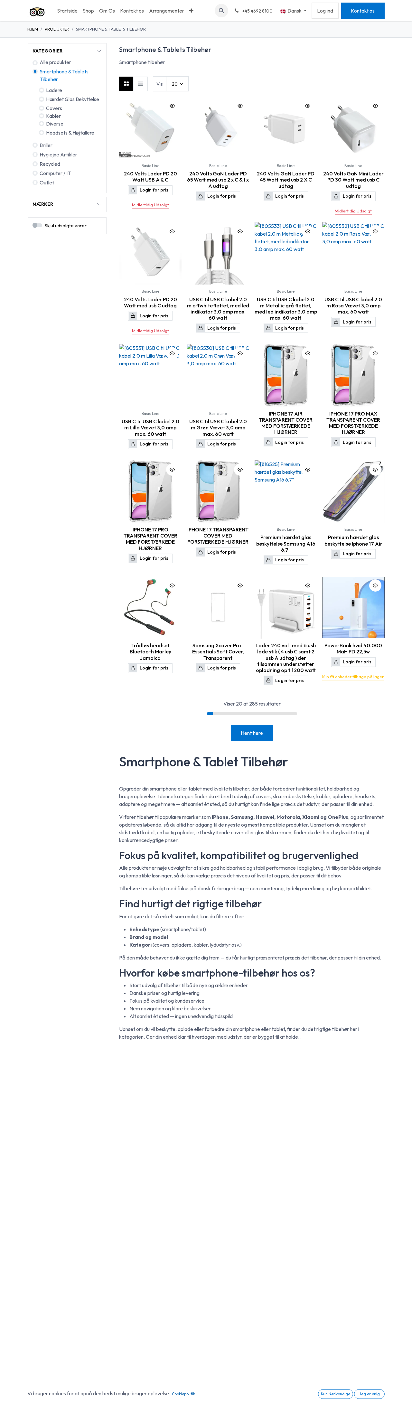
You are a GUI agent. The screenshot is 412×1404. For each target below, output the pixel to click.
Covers (54, 108)
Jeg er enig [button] (369, 1393)
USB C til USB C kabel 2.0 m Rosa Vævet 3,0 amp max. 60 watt (353, 305)
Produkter (57, 29)
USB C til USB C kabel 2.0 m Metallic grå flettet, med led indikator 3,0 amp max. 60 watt (286, 308)
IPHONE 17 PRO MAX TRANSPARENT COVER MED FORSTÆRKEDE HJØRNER (353, 422)
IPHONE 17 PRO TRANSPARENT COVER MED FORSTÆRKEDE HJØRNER (150, 538)
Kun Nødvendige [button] (335, 1393)
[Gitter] (126, 84)
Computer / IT (55, 173)
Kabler (53, 116)
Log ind (325, 10)
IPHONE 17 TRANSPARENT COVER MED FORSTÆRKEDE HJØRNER (217, 535)
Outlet (47, 182)
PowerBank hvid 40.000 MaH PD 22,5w (353, 648)
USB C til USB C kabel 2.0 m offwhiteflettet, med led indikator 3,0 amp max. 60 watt (218, 308)
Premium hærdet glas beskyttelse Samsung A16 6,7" (285, 543)
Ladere (54, 90)
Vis (159, 84)
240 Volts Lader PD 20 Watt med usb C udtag (150, 302)
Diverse (54, 123)
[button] (221, 10)
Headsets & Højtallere (70, 132)
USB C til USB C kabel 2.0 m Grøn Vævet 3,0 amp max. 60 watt (218, 427)
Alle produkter (55, 62)
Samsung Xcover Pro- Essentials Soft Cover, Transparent (218, 651)
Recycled (50, 164)
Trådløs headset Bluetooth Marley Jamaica (150, 651)
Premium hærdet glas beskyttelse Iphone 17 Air (353, 540)
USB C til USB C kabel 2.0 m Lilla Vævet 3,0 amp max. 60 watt (150, 427)
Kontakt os (363, 10)
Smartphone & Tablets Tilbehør (64, 75)
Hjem (32, 29)
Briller (46, 145)
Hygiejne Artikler (58, 154)
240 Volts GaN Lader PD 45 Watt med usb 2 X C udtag (285, 179)
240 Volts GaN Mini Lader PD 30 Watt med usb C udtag (353, 179)
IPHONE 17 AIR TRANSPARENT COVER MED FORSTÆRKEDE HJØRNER (286, 422)
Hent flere (252, 733)
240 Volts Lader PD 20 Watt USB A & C (150, 176)
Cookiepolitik (183, 1393)
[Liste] (140, 84)
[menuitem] (67, 10)
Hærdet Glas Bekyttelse (72, 99)
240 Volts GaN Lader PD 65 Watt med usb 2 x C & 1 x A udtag (218, 179)
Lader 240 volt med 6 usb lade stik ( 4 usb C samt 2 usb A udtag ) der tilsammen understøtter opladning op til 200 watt (286, 657)
